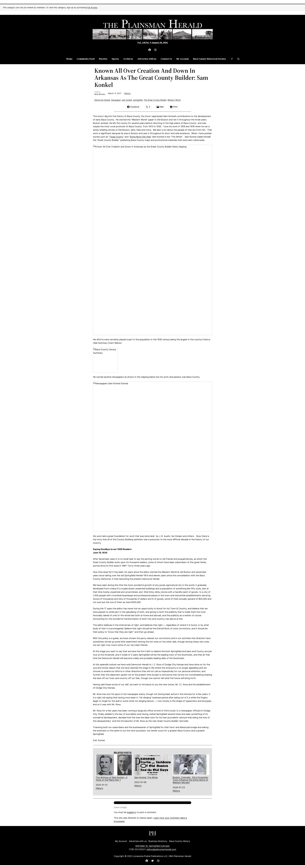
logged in (131, 812)
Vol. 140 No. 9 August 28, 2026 (152, 42)
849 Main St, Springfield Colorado (152, 846)
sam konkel (127, 100)
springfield (138, 100)
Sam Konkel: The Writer (146, 777)
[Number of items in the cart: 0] (238, 59)
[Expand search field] (232, 59)
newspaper (116, 100)
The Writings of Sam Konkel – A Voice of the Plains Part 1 (111, 778)
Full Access (92, 7)
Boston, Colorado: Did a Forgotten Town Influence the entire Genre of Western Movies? (190, 780)
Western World (174, 100)
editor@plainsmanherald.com (161, 849)
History (127, 93)
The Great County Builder (155, 100)
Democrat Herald (102, 100)
